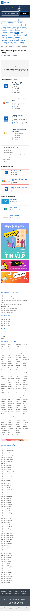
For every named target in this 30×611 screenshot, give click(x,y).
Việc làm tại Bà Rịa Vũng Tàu (8, 471)
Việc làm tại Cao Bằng (6, 496)
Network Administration (11, 395)
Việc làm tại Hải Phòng (6, 457)
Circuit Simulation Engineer (18, 403)
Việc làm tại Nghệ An (6, 522)
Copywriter (25, 399)
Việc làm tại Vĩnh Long (6, 578)
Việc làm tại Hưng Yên (6, 461)
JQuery (15, 42)
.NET (3, 20)
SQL (25, 35)
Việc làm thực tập (5, 325)
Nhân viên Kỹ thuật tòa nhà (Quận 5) (19, 188)
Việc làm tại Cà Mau (6, 494)
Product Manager (7, 157)
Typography (4, 384)
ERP (24, 25)
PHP (16, 20)
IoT (16, 393)
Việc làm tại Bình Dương (7, 455)
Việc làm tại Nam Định (6, 520)
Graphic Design (6, 159)
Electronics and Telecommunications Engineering (14, 154)
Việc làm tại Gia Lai (5, 545)
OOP (11, 35)
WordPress (5, 30)
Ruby (22, 32)
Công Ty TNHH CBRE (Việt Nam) (20, 120)
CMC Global (13, 199)
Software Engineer (7, 150)
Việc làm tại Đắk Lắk (6, 498)
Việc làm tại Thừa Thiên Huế (7, 570)
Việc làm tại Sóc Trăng (6, 557)
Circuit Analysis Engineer (18, 409)
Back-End (18, 25)
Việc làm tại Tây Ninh (6, 561)
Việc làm (11, 608)
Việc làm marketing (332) (7, 312)
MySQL (4, 37)
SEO (2, 380)
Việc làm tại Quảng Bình (6, 533)
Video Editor (19, 351)
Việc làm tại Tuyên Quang (7, 576)
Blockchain (5, 35)
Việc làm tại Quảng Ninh (7, 459)
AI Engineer (18, 369)
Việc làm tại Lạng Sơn (6, 515)
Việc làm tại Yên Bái (5, 582)
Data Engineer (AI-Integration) (16, 171)
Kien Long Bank (14, 215)
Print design (4, 411)
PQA (24, 413)
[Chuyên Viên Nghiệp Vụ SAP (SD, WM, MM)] (6, 133)
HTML (19, 27)
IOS (15, 22)
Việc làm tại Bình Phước (6, 490)
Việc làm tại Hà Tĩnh (6, 553)
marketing (3, 344)
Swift (3, 27)
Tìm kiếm (24, 13)
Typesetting (4, 386)
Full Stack (20, 22)
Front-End (11, 25)
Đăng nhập (26, 608)
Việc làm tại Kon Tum (6, 508)
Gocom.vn (3, 338)
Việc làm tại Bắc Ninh (6, 465)
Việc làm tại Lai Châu (6, 510)
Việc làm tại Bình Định (6, 487)
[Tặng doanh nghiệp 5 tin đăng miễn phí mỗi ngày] (15, 440)
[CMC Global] (5, 201)
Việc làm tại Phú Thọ (6, 529)
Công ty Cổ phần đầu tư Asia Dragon (20, 134)
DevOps (10, 42)
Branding (3, 409)
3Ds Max (3, 407)
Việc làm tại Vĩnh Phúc (6, 580)
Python (3, 22)
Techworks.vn (4, 332)
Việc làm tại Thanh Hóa (6, 568)
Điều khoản (23, 591)
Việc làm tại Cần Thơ (6, 463)
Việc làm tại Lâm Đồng (6, 513)
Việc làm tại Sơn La (5, 559)
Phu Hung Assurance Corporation (19, 87)
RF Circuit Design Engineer (18, 424)
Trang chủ (3, 591)
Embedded (5, 32)
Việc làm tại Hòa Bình (6, 541)
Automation (18, 395)
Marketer (10, 418)
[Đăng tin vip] (15, 241)
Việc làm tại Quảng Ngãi (7, 537)
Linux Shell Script (14, 40)
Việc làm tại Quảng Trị (6, 555)
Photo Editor (19, 349)
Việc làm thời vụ (5, 323)
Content (10, 420)
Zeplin (9, 357)
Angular (18, 30)
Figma (9, 359)
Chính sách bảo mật (6, 593)
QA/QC (17, 346)
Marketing (5, 161)
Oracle (19, 35)
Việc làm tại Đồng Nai (6, 467)
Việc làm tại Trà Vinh (6, 574)
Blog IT (10, 591)
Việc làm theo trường (19, 609)
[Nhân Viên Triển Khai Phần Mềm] (6, 102)
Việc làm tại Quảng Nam (7, 535)
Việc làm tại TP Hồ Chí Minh (7, 450)
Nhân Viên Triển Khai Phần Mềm (19, 179)
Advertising (18, 355)
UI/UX (9, 355)
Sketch (3, 405)
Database (4, 25)
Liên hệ (16, 591)
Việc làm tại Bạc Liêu (6, 480)
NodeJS (21, 20)
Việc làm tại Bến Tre (6, 485)
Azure (9, 384)
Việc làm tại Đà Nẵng (6, 453)
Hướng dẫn (16, 593)
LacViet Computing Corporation (19, 103)
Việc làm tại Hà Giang (6, 547)
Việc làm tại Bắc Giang (6, 476)
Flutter (21, 42)
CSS (15, 35)
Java (12, 20)
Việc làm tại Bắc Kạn (6, 478)
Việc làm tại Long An (6, 483)
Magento (12, 30)
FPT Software (14, 207)
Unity (24, 27)
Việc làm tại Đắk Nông (6, 500)
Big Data (18, 367)
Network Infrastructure (11, 388)
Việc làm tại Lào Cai (6, 518)
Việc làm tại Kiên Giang (6, 506)
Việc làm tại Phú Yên (6, 531)
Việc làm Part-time (5, 321)
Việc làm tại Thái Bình (6, 563)
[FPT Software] (5, 209)
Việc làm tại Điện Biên (6, 502)
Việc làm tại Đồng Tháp (6, 543)
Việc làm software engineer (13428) (9, 296)
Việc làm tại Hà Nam (6, 550)
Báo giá (24, 593)
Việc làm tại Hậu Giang (6, 539)
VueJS (16, 32)
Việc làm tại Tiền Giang (6, 572)
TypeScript (22, 40)
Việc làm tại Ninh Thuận (6, 526)
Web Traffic (25, 428)
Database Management (26, 359)
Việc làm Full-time (5, 319)
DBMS (24, 401)
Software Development (25, 353)
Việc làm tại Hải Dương (6, 469)
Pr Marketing (19, 353)
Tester (14, 27)
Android (10, 22)
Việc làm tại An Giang (6, 474)
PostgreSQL (18, 37)
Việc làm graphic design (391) (8, 310)
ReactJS (9, 27)
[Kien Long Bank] (5, 217)
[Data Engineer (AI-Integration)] (6, 86)
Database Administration (25, 347)
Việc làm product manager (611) (9, 308)
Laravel (11, 32)
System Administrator (8, 152)
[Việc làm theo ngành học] (15, 277)
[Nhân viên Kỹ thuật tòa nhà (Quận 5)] (6, 118)
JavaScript (4, 40)
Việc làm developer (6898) (7, 298)
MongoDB (10, 37)
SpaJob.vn (3, 334)
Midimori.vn (4, 336)
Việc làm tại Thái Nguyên (7, 566)
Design (10, 361)
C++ (7, 20)
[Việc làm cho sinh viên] (15, 265)
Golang (4, 42)
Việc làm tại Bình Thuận (6, 492)
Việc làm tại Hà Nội (5, 448)
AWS (9, 382)
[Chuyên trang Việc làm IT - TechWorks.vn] (5, 2)
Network (10, 407)
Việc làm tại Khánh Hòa (6, 504)
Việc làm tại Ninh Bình (6, 524)
